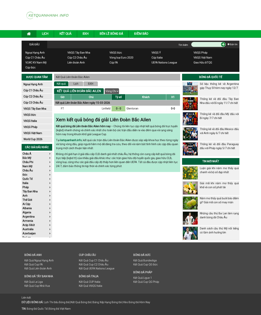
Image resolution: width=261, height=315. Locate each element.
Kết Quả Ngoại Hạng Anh (39, 260)
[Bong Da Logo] (48, 14)
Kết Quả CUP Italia (89, 281)
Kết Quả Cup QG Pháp (146, 281)
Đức (25, 174)
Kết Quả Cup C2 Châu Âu (93, 264)
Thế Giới (27, 199)
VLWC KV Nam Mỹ (36, 62)
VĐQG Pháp (201, 52)
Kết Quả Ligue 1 (142, 277)
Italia (25, 183)
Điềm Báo (141, 33)
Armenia (28, 220)
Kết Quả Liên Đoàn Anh (38, 268)
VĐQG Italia (30, 120)
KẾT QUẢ (65, 33)
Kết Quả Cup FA (33, 264)
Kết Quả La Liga (33, 281)
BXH (85, 33)
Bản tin (233, 44)
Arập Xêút (29, 225)
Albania (27, 208)
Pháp (26, 187)
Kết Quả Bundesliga (145, 260)
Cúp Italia (157, 57)
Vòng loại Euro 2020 (121, 57)
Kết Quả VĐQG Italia (90, 285)
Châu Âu (28, 170)
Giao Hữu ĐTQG (203, 62)
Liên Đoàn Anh (76, 62)
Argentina (29, 216)
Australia (28, 229)
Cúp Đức (30, 67)
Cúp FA (113, 62)
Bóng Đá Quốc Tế (210, 77)
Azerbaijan (29, 233)
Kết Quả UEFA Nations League (96, 268)
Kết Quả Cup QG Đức (145, 264)
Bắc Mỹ (27, 157)
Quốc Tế (27, 178)
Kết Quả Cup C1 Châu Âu (93, 260)
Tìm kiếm (183, 45)
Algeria (27, 212)
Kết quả (61, 83)
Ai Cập (26, 204)
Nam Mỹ (27, 166)
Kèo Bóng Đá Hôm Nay (136, 302)
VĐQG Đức (115, 52)
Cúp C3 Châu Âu (33, 102)
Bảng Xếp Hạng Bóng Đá (107, 302)
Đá (67, 302)
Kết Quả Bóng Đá (81, 302)
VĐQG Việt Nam (203, 57)
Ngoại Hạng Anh (35, 52)
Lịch (76, 83)
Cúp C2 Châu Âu (77, 57)
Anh (25, 195)
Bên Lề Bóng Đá (111, 33)
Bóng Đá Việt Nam (60, 308)
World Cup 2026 (33, 139)
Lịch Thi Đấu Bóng (54, 302)
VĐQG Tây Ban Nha (78, 52)
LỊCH (45, 33)
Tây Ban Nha (30, 191)
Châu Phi (28, 162)
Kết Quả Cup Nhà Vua (37, 285)
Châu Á (27, 153)
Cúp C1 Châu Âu (35, 57)
